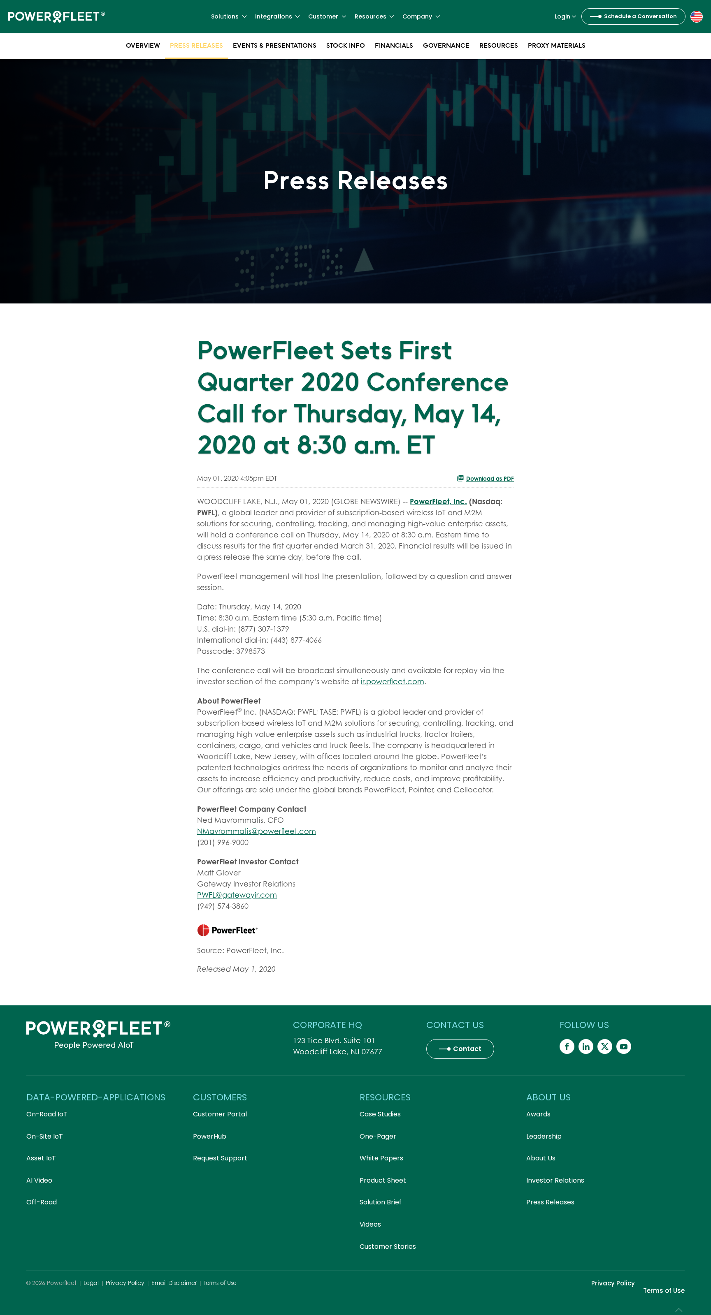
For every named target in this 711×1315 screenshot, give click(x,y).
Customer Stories (388, 1246)
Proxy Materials (557, 45)
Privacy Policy (125, 1282)
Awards (538, 1114)
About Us (540, 1158)
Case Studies (380, 1114)
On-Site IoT (44, 1136)
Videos (370, 1224)
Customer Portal (220, 1114)
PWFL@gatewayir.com (237, 895)
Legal (91, 1282)
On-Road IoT (46, 1114)
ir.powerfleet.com (392, 681)
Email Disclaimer (174, 1282)
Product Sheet (383, 1180)
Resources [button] (370, 16)
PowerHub (209, 1136)
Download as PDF (490, 478)
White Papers (381, 1158)
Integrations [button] (273, 16)
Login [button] (562, 16)
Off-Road (41, 1202)
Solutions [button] (225, 16)
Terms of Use (220, 1282)
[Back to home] (56, 16)
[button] (696, 16)
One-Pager (378, 1136)
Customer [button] (323, 16)
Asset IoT (41, 1158)
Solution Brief (381, 1202)
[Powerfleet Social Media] (567, 1046)
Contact (467, 1048)
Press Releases (196, 45)
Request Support (220, 1158)
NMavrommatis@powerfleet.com (256, 831)
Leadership (544, 1136)
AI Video (39, 1180)
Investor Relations (555, 1180)
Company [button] (417, 16)
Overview (143, 45)
